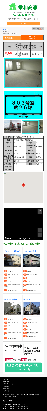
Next (39, 73)
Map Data (25, 239)
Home (5, 29)
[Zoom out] (40, 235)
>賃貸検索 (6, 386)
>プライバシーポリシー (10, 384)
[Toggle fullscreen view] (40, 211)
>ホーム (5, 379)
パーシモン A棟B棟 (10, 299)
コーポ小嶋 (26, 299)
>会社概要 (6, 381)
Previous (7, 73)
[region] (23, 224)
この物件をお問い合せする (25, 367)
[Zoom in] (40, 230)
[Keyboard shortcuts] (20, 239)
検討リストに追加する (32, 37)
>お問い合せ (7, 391)
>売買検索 (6, 388)
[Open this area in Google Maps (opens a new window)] (8, 238)
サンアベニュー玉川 (29, 251)
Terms (30, 239)
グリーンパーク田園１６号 (12, 251)
